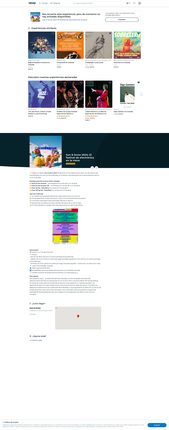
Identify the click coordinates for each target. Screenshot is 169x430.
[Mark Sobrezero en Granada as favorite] (138, 33)
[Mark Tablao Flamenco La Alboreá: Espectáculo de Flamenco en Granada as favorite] (110, 82)
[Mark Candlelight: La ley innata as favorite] (110, 33)
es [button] (129, 3)
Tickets (121, 167)
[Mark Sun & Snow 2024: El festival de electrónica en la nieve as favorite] (96, 168)
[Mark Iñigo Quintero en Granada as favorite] (138, 82)
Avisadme (122, 19)
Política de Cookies (8, 426)
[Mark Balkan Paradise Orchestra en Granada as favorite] (53, 33)
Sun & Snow (35, 308)
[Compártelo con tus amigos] (92, 168)
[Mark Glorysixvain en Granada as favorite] (81, 33)
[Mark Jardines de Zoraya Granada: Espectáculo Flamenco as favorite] (81, 82)
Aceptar (157, 425)
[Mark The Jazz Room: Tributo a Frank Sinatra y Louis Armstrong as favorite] (53, 82)
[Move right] (141, 44)
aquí (76, 272)
